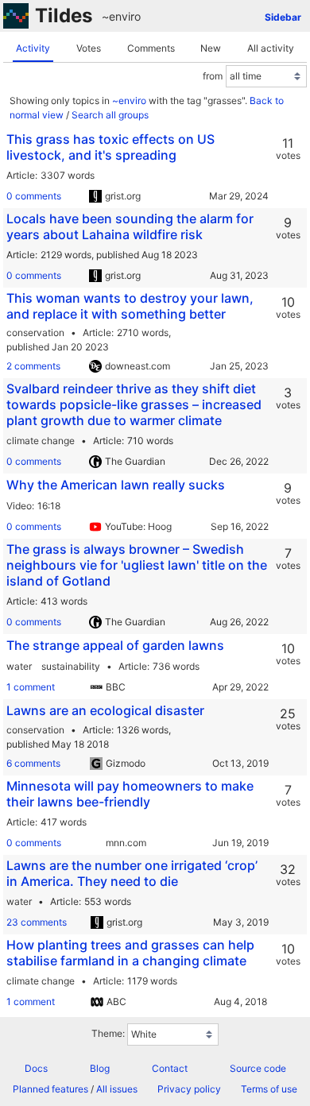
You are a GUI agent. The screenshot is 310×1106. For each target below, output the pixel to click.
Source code (258, 1068)
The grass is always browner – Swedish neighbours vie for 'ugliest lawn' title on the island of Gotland (136, 565)
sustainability (70, 666)
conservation (35, 332)
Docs (36, 1068)
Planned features (50, 1089)
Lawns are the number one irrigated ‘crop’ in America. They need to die (132, 873)
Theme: (108, 1033)
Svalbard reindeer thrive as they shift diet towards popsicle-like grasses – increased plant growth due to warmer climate (134, 404)
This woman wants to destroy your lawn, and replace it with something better (130, 306)
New (210, 48)
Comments (151, 48)
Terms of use (269, 1089)
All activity (270, 48)
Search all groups (110, 115)
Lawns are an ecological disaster (105, 710)
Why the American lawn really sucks (115, 485)
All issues (117, 1089)
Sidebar (283, 17)
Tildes (63, 15)
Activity (33, 48)
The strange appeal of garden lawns (115, 645)
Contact (170, 1068)
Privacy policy (189, 1089)
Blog (100, 1068)
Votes (88, 48)
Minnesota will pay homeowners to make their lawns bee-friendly (130, 794)
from (213, 76)
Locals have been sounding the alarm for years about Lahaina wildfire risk (130, 226)
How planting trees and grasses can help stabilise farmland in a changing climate (130, 953)
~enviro (121, 16)
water (19, 666)
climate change (40, 441)
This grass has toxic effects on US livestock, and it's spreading (110, 147)
